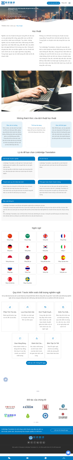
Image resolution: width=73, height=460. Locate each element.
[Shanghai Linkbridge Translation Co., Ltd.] (8, 3)
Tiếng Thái (27, 272)
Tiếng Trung (10, 240)
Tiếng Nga (10, 272)
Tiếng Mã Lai (27, 261)
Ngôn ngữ (36, 228)
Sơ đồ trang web (56, 447)
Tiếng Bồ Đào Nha (45, 261)
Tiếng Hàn (45, 250)
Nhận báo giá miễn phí (53, 3)
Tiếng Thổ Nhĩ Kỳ (9, 283)
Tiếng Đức (10, 250)
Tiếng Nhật (27, 250)
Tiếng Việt (45, 272)
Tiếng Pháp (63, 240)
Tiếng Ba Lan (63, 272)
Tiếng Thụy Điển (27, 283)
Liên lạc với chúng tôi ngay (36, 363)
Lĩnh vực (12, 26)
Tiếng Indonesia (10, 261)
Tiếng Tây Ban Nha (63, 261)
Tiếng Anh (45, 240)
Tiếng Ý (63, 250)
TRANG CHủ (5, 26)
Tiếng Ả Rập (27, 240)
